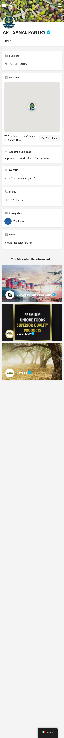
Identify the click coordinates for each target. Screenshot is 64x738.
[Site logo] (12, 5)
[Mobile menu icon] (4, 5)
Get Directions (49, 138)
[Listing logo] (9, 22)
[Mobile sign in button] (60, 5)
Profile (7, 41)
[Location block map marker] (32, 107)
